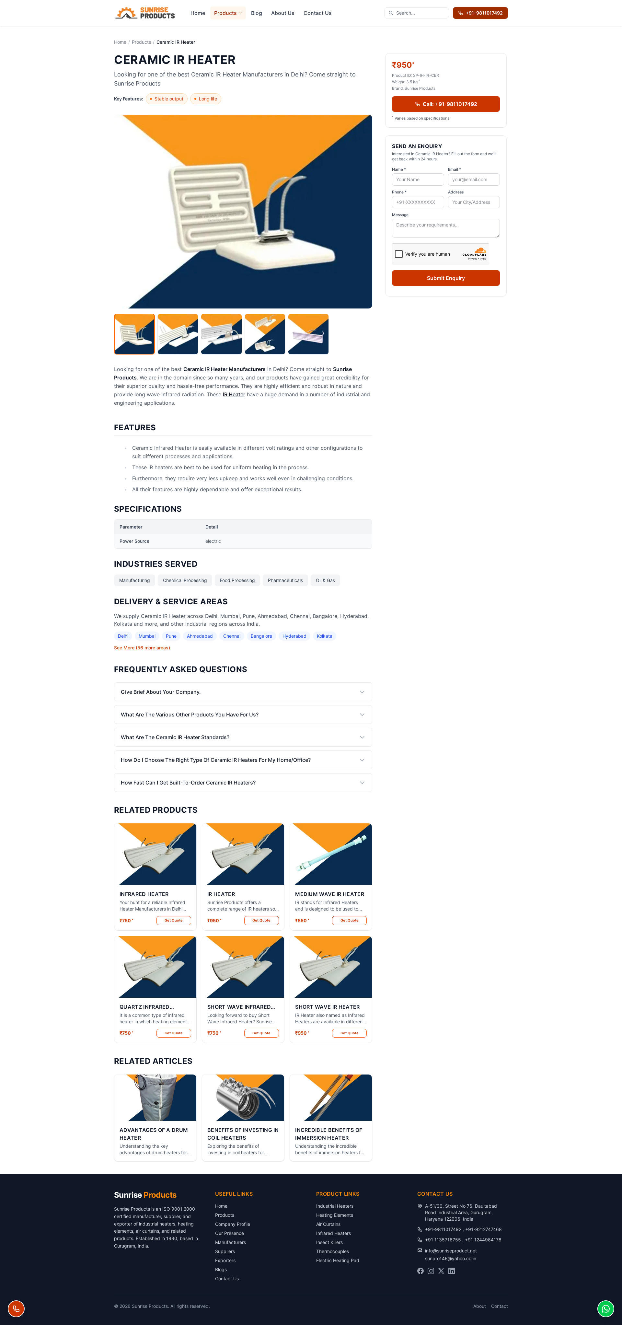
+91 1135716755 (443, 1239)
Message (400, 214)
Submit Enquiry (446, 278)
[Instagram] (431, 1271)
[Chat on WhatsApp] (605, 1308)
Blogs (221, 1269)
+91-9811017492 (484, 13)
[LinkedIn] (451, 1271)
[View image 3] (221, 334)
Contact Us (318, 13)
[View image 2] (177, 334)
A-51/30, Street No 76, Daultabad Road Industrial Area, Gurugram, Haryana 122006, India (461, 1212)
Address (456, 192)
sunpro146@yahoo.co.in (450, 1258)
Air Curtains (328, 1224)
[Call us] (16, 1308)
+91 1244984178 (483, 1239)
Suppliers (225, 1251)
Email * (454, 169)
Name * (399, 169)
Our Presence (229, 1233)
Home (197, 13)
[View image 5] (308, 334)
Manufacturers (230, 1242)
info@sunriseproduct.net (451, 1250)
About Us (282, 13)
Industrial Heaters (334, 1206)
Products (225, 13)
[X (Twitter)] (441, 1271)
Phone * (399, 192)
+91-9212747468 (483, 1229)
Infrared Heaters (333, 1233)
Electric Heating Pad (337, 1260)
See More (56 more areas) (142, 647)
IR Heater (234, 394)
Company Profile (232, 1224)
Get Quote (174, 920)
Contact (499, 1306)
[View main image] (134, 334)
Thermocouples (332, 1251)
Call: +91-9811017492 (450, 104)
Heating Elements (334, 1215)
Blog (256, 13)
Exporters (225, 1260)
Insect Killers (329, 1242)
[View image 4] (265, 334)
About (479, 1306)
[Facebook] (420, 1271)
